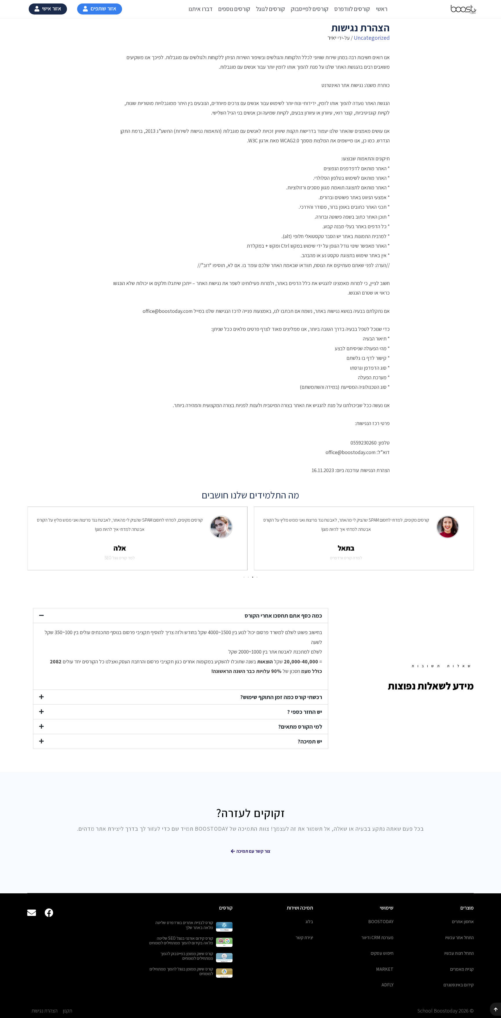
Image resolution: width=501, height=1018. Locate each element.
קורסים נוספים (234, 9)
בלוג (309, 922)
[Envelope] (31, 912)
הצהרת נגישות (44, 1010)
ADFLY (387, 985)
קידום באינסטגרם (459, 985)
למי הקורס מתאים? (300, 726)
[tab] (180, 615)
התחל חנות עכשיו (459, 953)
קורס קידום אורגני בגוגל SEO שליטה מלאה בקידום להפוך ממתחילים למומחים (181, 940)
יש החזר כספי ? (304, 712)
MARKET (384, 969)
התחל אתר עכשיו (459, 937)
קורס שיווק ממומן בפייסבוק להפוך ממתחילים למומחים (186, 956)
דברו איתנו (200, 9)
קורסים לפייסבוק (309, 9)
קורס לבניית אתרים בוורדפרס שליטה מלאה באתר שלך (184, 925)
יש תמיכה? (309, 741)
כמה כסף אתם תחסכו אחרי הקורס (283, 615)
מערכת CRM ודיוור (377, 937)
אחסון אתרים (463, 922)
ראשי (381, 9)
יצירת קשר (304, 937)
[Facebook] (49, 912)
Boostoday (380, 922)
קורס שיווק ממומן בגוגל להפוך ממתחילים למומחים (181, 971)
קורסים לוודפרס (352, 9)
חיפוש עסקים (382, 953)
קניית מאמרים (462, 969)
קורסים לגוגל (270, 9)
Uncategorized (372, 37)
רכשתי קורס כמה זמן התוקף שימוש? (281, 697)
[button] (99, 8)
